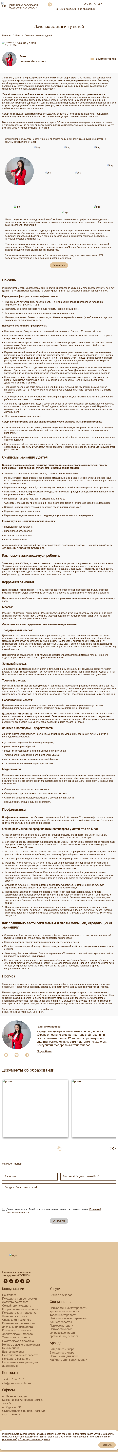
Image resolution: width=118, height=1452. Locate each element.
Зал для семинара (62, 1349)
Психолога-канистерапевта (20, 1355)
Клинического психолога (18, 1323)
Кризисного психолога (17, 1330)
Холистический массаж (17, 1334)
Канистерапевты (61, 1322)
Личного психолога (14, 1316)
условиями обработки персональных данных (26, 1439)
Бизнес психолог (13, 1351)
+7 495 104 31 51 (93, 4)
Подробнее (44, 1051)
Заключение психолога (17, 1326)
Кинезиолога (10, 1348)
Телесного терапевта (16, 1337)
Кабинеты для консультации (68, 1359)
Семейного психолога (16, 1305)
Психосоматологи (61, 1325)
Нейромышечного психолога (21, 1344)
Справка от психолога (17, 1319)
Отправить (59, 1220)
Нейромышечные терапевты (68, 1318)
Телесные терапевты (64, 1315)
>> (113, 1148)
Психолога (9, 1295)
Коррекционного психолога (20, 1309)
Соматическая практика (18, 1341)
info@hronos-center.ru (16, 1383)
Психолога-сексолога (16, 1358)
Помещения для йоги (64, 1356)
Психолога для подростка (19, 1312)
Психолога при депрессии (19, 1298)
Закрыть (107, 1445)
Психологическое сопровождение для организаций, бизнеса (64, 1332)
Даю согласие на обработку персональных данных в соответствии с (53, 1210)
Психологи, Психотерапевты (68, 1307)
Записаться (59, 265)
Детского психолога (15, 1302)
